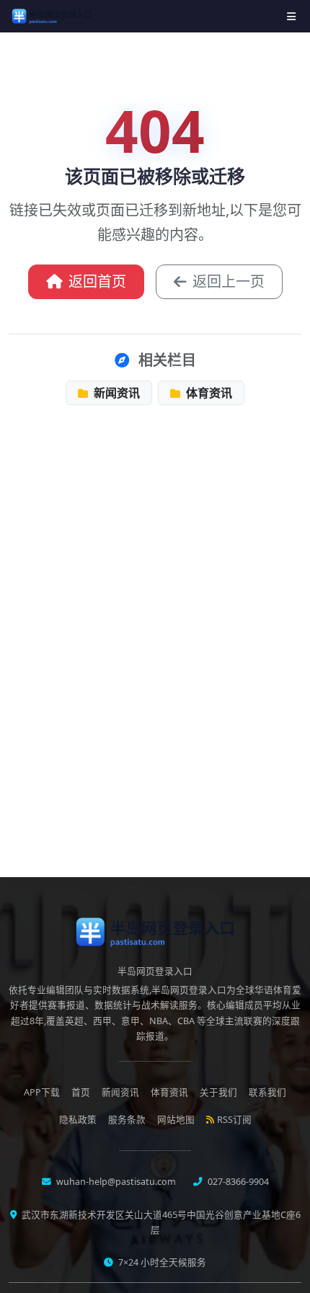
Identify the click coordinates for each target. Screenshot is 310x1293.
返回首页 (97, 281)
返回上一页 (228, 281)
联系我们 (267, 1092)
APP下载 (42, 1092)
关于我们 (218, 1092)
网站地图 (176, 1120)
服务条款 (127, 1120)
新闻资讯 (115, 393)
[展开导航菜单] (291, 16)
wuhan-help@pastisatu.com (115, 1182)
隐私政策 (78, 1120)
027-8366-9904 (237, 1182)
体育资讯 (207, 393)
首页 (80, 1092)
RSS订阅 (234, 1120)
